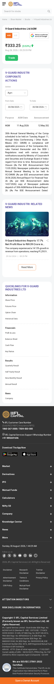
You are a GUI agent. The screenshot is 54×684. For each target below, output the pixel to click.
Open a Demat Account (27, 346)
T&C (29, 354)
